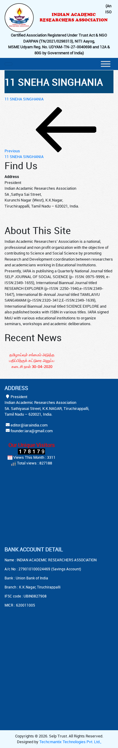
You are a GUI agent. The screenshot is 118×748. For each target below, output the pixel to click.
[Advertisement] (42, 507)
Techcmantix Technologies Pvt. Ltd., (70, 741)
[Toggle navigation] (8, 63)
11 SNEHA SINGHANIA (24, 99)
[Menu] (105, 64)
